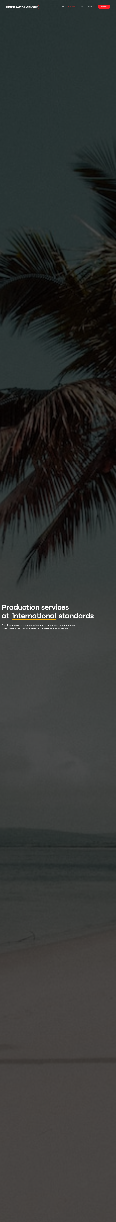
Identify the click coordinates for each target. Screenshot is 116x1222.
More (90, 7)
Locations (81, 7)
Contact (104, 7)
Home (63, 7)
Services (71, 7)
